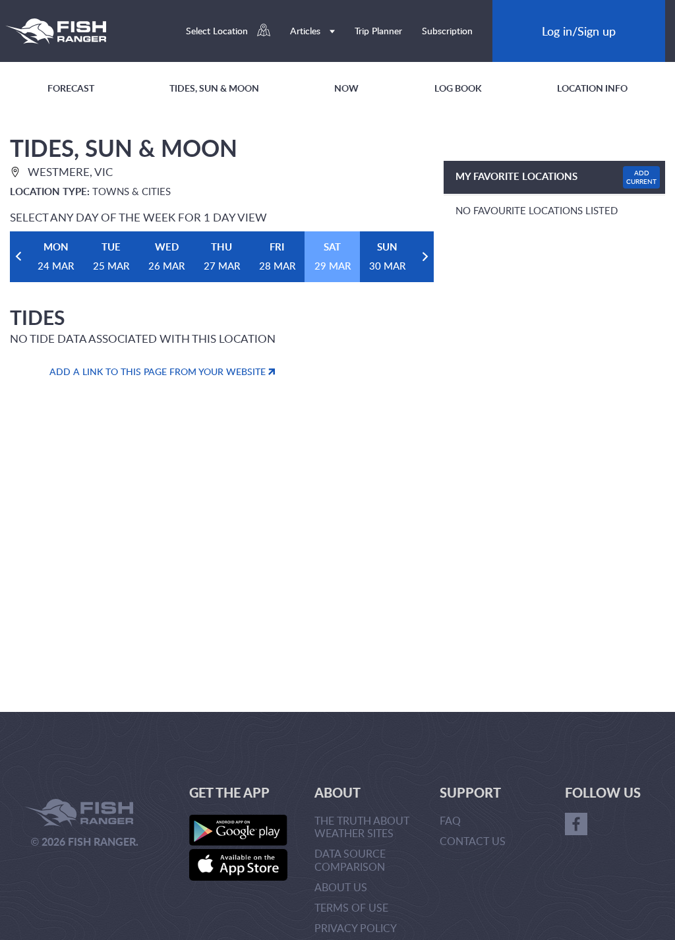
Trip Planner (378, 30)
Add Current (641, 177)
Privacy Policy (355, 928)
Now (346, 88)
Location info (592, 88)
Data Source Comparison (350, 859)
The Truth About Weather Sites (361, 826)
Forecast (70, 88)
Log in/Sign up (579, 30)
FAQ (450, 820)
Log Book (458, 88)
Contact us (473, 841)
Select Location (218, 30)
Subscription (447, 30)
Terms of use (351, 907)
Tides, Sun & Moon (214, 88)
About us (340, 887)
